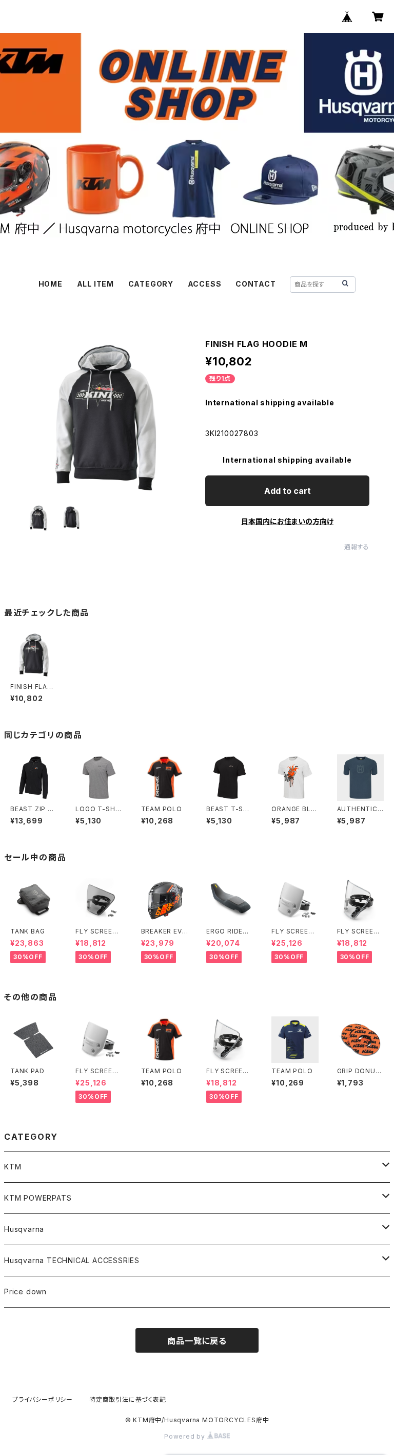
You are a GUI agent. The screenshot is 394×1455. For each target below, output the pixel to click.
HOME (50, 283)
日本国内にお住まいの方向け (287, 521)
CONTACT (255, 283)
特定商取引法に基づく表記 (127, 1399)
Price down (25, 1291)
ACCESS (205, 283)
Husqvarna (24, 1229)
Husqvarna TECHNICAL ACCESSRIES (72, 1260)
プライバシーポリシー (42, 1399)
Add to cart (287, 491)
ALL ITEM (95, 283)
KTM (12, 1166)
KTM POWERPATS (37, 1197)
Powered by (185, 1436)
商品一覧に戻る (197, 1341)
